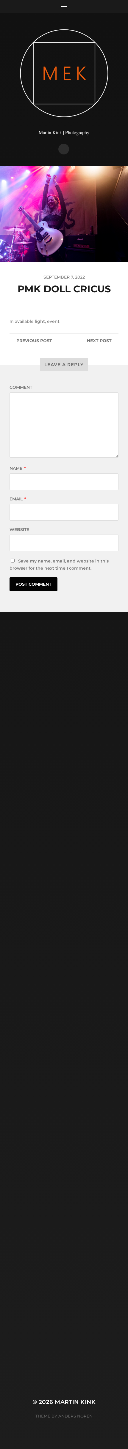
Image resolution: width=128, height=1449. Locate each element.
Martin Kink (75, 1402)
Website (19, 529)
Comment (21, 387)
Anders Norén (75, 1416)
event (53, 321)
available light (30, 321)
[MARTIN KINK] (64, 73)
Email (18, 499)
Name (18, 468)
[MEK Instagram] (63, 149)
